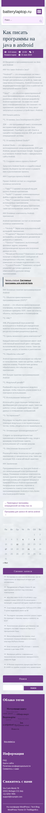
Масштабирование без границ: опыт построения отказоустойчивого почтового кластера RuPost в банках (20, 638)
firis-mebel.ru (9, 742)
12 (17, 544)
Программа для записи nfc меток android (22, 512)
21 (29, 549)
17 (6, 549)
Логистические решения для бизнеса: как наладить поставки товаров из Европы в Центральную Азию (21, 628)
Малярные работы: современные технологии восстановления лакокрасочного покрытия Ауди (21, 656)
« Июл (5, 563)
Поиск (23, 679)
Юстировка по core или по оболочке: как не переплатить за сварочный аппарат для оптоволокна (22, 579)
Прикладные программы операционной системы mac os (18, 504)
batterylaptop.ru (17, 11)
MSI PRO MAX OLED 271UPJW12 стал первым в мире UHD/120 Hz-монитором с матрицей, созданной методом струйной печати (22, 600)
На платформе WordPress (18, 807)
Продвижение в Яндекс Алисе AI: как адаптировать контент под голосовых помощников (19, 589)
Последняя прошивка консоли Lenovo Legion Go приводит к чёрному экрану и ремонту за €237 (23, 618)
